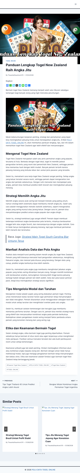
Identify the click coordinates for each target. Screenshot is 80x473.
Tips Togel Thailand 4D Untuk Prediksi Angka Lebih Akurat (18, 384)
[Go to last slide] (6, 429)
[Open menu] (76, 4)
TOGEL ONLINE (11, 61)
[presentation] (20, 418)
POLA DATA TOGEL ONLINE (39, 365)
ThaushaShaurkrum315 (15, 75)
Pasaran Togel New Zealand (17, 365)
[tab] (35, 453)
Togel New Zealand (58, 365)
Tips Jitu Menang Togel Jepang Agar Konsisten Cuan (57, 438)
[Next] (74, 429)
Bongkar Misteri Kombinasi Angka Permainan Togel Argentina (63, 384)
